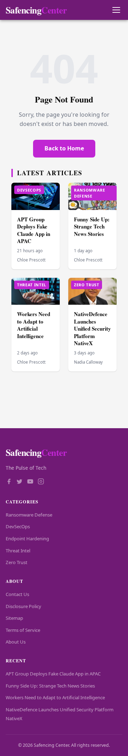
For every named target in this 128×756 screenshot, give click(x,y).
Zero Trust (16, 562)
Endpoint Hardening (27, 538)
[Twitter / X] (19, 482)
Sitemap (14, 618)
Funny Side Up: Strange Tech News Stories (92, 226)
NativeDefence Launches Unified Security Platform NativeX (92, 328)
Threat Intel (18, 550)
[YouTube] (30, 482)
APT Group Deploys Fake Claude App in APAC (33, 230)
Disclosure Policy (23, 606)
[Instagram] (41, 482)
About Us (16, 642)
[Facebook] (9, 482)
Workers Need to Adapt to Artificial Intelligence (33, 325)
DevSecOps (18, 526)
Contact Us (17, 594)
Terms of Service (23, 630)
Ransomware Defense (29, 515)
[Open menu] (116, 10)
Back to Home (64, 148)
